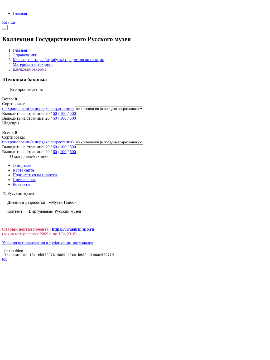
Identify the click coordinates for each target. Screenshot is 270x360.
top (4, 259)
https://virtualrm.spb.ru (73, 229)
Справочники (25, 55)
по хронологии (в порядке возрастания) (38, 108)
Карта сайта (23, 170)
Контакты (21, 184)
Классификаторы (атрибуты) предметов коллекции (58, 59)
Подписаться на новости (35, 175)
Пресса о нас (24, 179)
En (12, 22)
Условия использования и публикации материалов (47, 243)
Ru (4, 22)
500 (73, 113)
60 (55, 113)
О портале (22, 165)
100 (63, 113)
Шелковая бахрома (29, 69)
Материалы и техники (33, 64)
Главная (20, 13)
